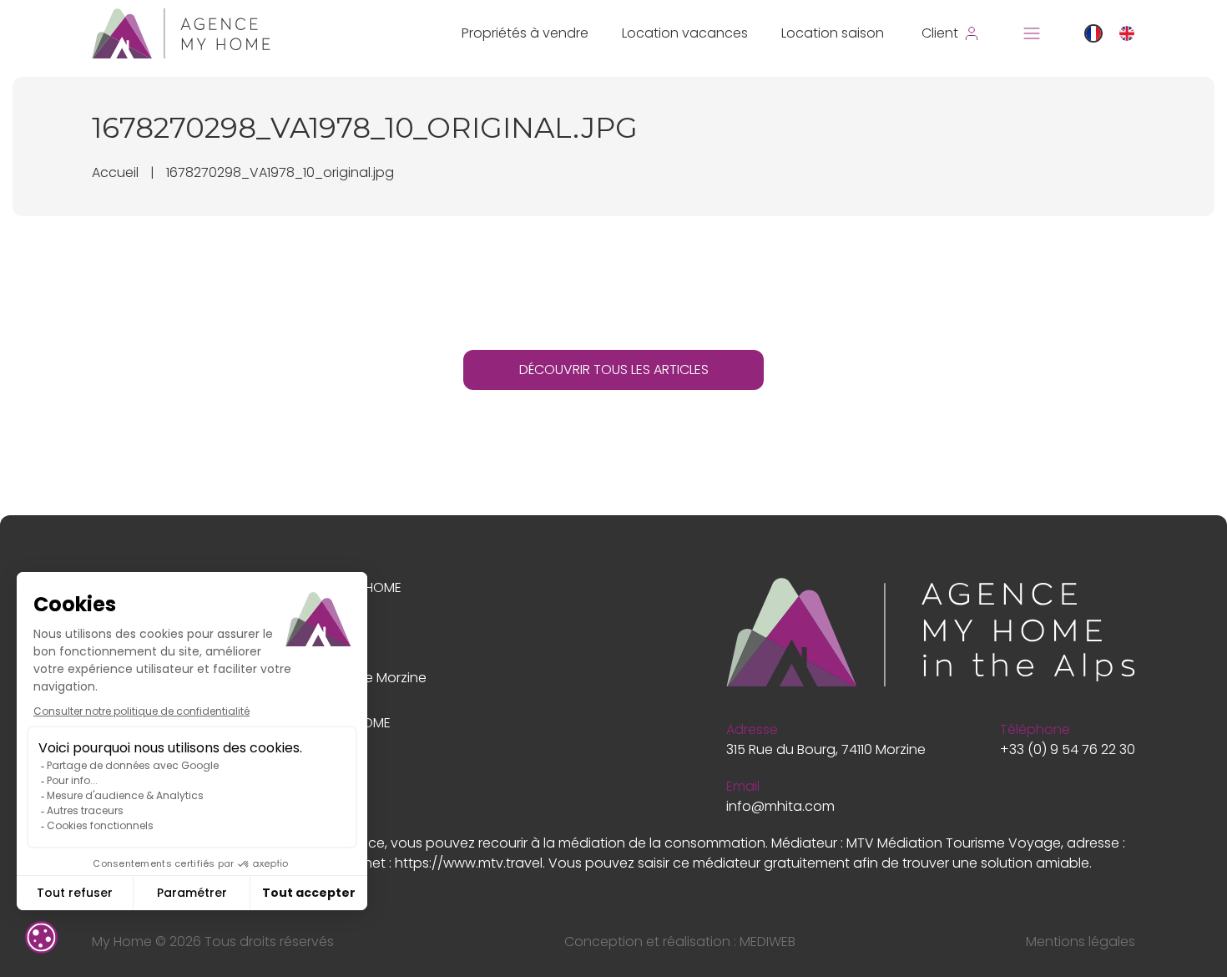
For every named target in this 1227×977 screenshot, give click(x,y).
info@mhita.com (780, 806)
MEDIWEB (767, 941)
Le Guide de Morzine (361, 677)
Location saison (832, 33)
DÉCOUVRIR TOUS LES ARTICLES (614, 369)
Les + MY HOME (343, 722)
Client (314, 767)
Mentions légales (1080, 941)
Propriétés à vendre (525, 33)
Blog (310, 632)
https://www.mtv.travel (469, 863)
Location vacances (685, 33)
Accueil (115, 172)
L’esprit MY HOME (348, 587)
